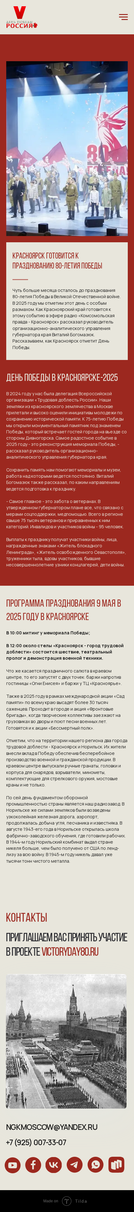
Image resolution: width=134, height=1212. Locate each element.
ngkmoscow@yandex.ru (51, 1127)
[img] (13, 1165)
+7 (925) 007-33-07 (36, 1142)
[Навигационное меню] (123, 17)
